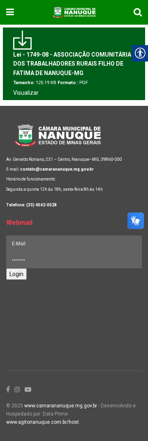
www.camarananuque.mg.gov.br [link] (60, 406)
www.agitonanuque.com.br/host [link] (42, 422)
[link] (10, 12)
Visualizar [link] (26, 92)
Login (16, 274)
